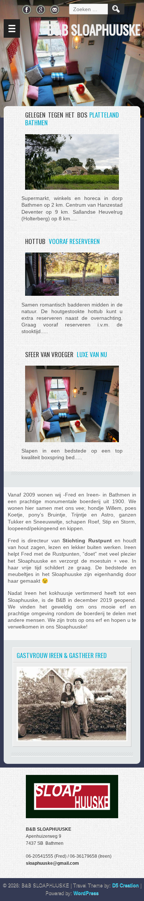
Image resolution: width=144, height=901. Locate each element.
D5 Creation (125, 885)
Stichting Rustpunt (87, 540)
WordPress (86, 893)
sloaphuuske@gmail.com (52, 863)
